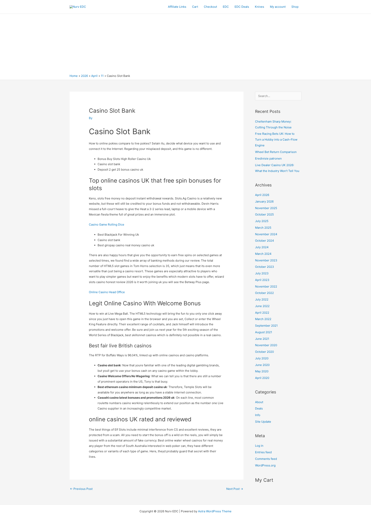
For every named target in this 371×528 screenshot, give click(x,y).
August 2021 (263, 332)
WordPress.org (265, 465)
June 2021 (262, 339)
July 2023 (262, 273)
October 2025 (264, 214)
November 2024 (266, 234)
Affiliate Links (177, 7)
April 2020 (262, 378)
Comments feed (266, 459)
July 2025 (261, 221)
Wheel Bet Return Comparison (276, 152)
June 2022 (262, 306)
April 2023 (262, 280)
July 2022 (261, 299)
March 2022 (263, 319)
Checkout (210, 7)
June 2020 (262, 365)
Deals (259, 408)
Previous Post (81, 489)
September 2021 (266, 325)
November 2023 (266, 260)
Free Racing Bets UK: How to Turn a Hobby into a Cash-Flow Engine (276, 139)
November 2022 (266, 286)
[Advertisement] (185, 45)
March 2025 (263, 227)
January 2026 (264, 201)
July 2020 (261, 358)
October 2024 (264, 240)
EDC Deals (242, 7)
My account (278, 7)
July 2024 (262, 247)
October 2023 (264, 267)
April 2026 (262, 195)
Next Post (234, 489)
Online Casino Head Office (107, 292)
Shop (295, 7)
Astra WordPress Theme (214, 511)
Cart (195, 7)
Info (257, 415)
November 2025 (266, 208)
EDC (226, 7)
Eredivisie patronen (268, 158)
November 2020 (266, 345)
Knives (259, 7)
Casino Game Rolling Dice (106, 224)
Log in (259, 445)
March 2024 (263, 254)
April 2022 (262, 312)
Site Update (263, 421)
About (259, 402)
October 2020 (264, 352)
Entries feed (263, 452)
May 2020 (261, 371)
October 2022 (264, 293)
